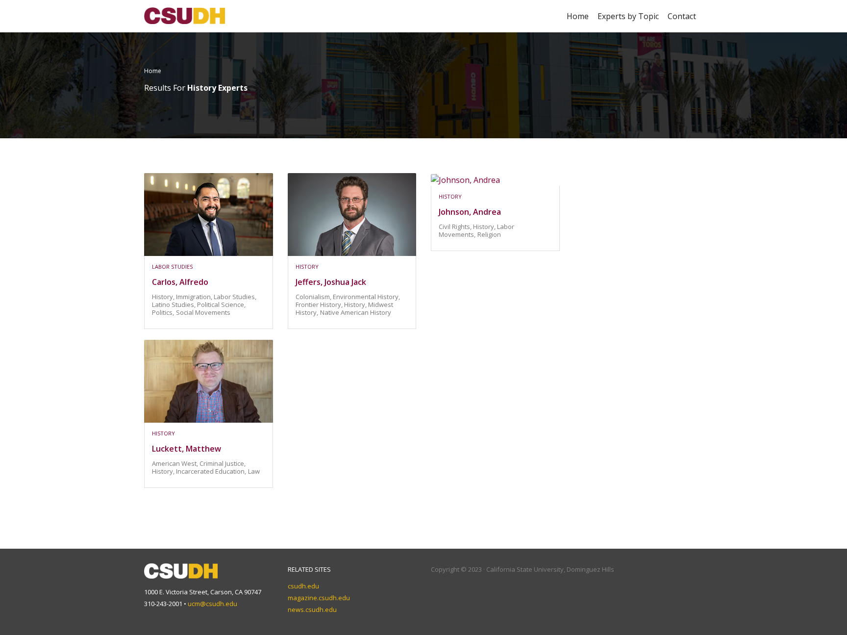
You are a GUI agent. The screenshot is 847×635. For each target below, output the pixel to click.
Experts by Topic (628, 16)
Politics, (163, 312)
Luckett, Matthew (186, 448)
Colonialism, (314, 296)
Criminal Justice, (222, 463)
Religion (489, 234)
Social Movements (203, 312)
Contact (682, 16)
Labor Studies (172, 266)
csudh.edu (303, 586)
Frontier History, (320, 304)
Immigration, (195, 296)
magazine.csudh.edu (319, 597)
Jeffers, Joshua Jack (331, 282)
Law (254, 471)
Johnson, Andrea (470, 211)
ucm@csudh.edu (212, 603)
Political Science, (221, 304)
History (307, 266)
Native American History (355, 312)
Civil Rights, (456, 226)
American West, (175, 463)
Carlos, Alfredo (180, 282)
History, (164, 296)
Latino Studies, (174, 304)
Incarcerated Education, (211, 471)
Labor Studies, (235, 296)
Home (578, 16)
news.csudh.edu (312, 609)
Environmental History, (366, 296)
